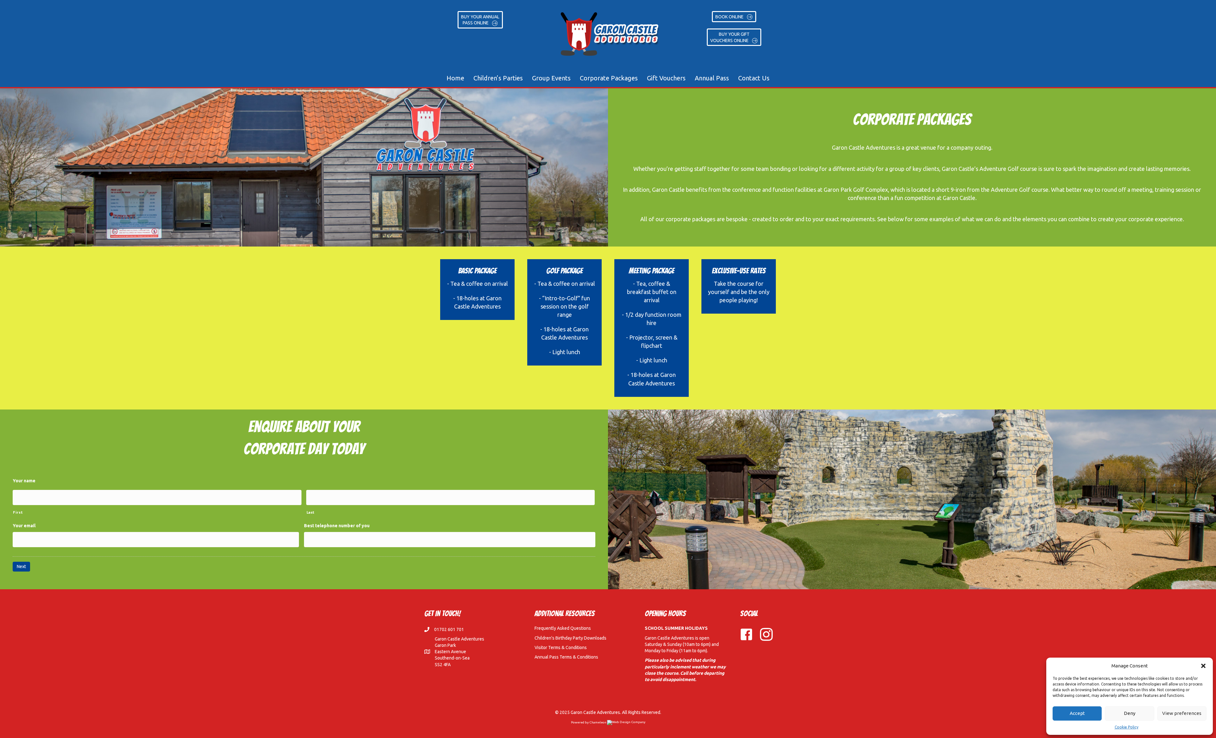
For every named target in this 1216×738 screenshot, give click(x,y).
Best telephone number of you (337, 525)
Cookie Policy (1126, 727)
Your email (24, 525)
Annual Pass (712, 78)
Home (455, 78)
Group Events (551, 78)
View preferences (1181, 713)
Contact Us (754, 78)
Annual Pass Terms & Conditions (566, 657)
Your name (24, 480)
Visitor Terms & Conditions (561, 647)
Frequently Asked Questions (563, 628)
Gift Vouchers (666, 78)
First (17, 512)
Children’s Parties (498, 78)
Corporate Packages (609, 78)
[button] (1203, 666)
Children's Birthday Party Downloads (570, 638)
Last (311, 512)
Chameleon (598, 722)
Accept (1077, 713)
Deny (1129, 713)
